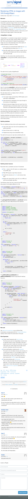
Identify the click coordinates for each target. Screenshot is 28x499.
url (6, 169)
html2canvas (17, 359)
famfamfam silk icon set (8, 497)
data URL (20, 48)
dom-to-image (20, 339)
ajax (1, 370)
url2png (5, 375)
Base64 (15, 175)
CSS (4, 370)
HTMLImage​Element (5, 373)
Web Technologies (15, 15)
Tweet (3, 377)
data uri (7, 370)
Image (25, 46)
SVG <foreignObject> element (19, 29)
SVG (1, 375)
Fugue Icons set (16, 497)
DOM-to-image (13, 370)
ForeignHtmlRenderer (21, 332)
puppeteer (21, 349)
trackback (16, 384)
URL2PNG (13, 357)
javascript (12, 373)
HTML (8, 371)
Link (6, 394)
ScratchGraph (11, 27)
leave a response (9, 384)
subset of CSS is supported (12, 365)
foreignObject (3, 371)
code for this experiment (7, 330)
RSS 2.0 (24, 381)
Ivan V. (3, 393)
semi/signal (14, 2)
